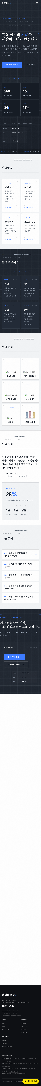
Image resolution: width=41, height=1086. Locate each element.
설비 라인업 (31, 64)
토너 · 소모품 (5, 1029)
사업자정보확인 (14, 1071)
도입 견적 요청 (10, 64)
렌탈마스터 (6, 3)
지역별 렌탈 (24, 1026)
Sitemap (4, 1040)
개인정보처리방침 (7, 1046)
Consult (23, 1023)
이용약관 (4, 1043)
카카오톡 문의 (32, 1081)
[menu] (37, 3)
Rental (3, 1026)
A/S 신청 (23, 1029)
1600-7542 (8, 1006)
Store (3, 1023)
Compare (24, 1032)
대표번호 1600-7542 (16, 664)
